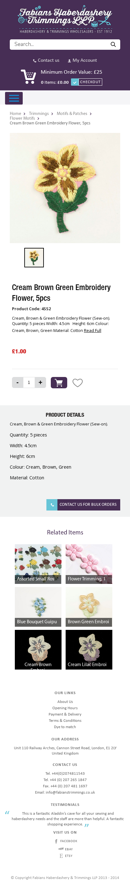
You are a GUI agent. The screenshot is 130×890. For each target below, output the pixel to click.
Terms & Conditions (65, 721)
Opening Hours (65, 708)
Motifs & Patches (72, 113)
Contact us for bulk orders (88, 504)
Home (15, 113)
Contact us (48, 60)
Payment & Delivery (65, 714)
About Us (65, 702)
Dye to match (65, 727)
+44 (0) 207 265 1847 (68, 780)
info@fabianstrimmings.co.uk (70, 792)
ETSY (69, 856)
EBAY (69, 849)
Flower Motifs (22, 118)
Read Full (92, 330)
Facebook (69, 841)
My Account (85, 60)
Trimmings (39, 113)
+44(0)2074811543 (68, 774)
